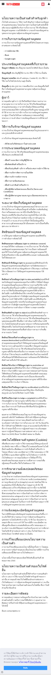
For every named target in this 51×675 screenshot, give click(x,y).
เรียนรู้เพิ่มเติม (35, 662)
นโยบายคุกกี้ (24, 662)
